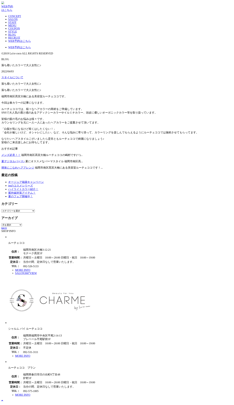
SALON (13, 19)
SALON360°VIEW (26, 273)
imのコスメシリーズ (20, 185)
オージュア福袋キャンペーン (26, 182)
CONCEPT (14, 16)
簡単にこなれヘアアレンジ (17, 167)
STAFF (12, 22)
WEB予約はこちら (19, 40)
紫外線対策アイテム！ (22, 192)
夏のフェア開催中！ (20, 196)
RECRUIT (14, 37)
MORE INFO (22, 270)
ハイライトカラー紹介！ (23, 189)
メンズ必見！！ (11, 155)
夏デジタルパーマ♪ (13, 161)
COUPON (14, 28)
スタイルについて (12, 77)
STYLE (12, 31)
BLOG (12, 34)
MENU (12, 25)
